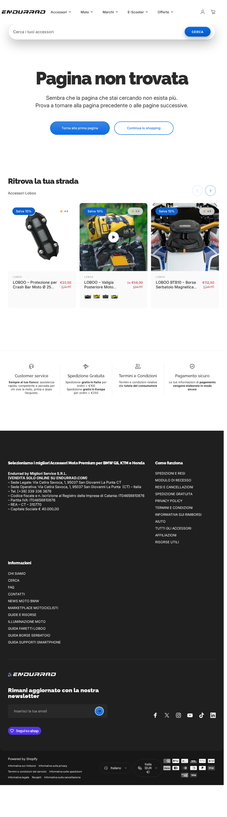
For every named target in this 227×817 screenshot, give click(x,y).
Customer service (31, 375)
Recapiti (36, 777)
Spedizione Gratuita (86, 375)
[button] (113, 237)
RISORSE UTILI (167, 542)
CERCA (13, 580)
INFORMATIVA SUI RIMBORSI (178, 514)
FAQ (11, 587)
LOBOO (17, 277)
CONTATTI (16, 594)
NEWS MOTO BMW (23, 601)
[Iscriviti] (99, 711)
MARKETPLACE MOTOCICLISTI (33, 608)
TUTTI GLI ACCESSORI (173, 528)
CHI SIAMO (17, 573)
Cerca (198, 32)
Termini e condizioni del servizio (27, 771)
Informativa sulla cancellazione (62, 777)
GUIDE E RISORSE (22, 615)
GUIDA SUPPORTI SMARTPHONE (34, 642)
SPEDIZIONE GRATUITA (173, 494)
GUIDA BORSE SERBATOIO (29, 635)
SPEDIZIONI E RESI (170, 473)
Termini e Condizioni (138, 375)
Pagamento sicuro (192, 375)
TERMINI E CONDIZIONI (174, 508)
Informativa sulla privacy (53, 765)
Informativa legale (18, 777)
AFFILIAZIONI (165, 535)
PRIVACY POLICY (168, 501)
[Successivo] (210, 190)
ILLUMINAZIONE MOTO (27, 622)
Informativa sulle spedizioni (65, 771)
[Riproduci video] (114, 237)
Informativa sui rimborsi (22, 765)
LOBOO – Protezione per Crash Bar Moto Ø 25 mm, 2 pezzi (35, 287)
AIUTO (160, 521)
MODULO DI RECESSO (173, 480)
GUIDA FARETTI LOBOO (27, 628)
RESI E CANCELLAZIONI (174, 487)
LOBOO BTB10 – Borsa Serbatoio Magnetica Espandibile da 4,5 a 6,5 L (177, 289)
